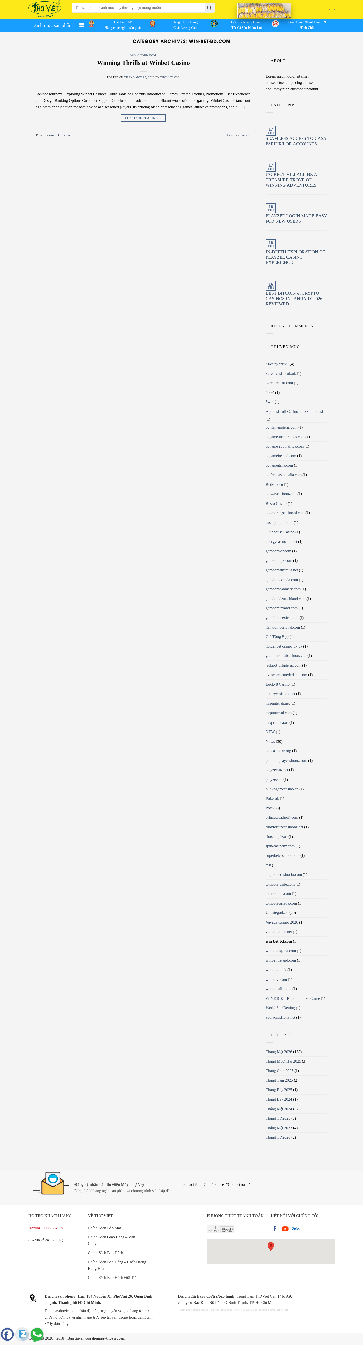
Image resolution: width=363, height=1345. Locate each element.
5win (270, 402)
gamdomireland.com (282, 608)
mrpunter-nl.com (279, 713)
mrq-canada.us (277, 722)
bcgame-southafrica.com (285, 446)
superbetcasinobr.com (282, 856)
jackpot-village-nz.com (283, 665)
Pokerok (272, 798)
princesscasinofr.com (282, 817)
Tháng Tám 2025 (279, 1080)
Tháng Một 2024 (279, 1109)
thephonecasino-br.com (284, 874)
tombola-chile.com (280, 884)
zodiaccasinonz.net (280, 1017)
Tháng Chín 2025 (279, 1071)
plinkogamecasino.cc (282, 789)
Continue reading (143, 118)
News (270, 741)
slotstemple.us (276, 837)
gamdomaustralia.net (282, 570)
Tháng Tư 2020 (278, 1137)
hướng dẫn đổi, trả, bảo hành (209, 1309)
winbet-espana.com (281, 951)
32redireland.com (279, 383)
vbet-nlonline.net (279, 932)
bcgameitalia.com (279, 465)
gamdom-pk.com (279, 560)
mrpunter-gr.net (278, 703)
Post (269, 808)
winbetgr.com (276, 979)
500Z (270, 392)
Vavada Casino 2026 (282, 922)
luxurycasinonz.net (280, 694)
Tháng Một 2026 (279, 1052)
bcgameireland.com (281, 456)
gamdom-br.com (278, 551)
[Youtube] (285, 1229)
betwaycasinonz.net (281, 494)
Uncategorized (277, 912)
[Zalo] (22, 1334)
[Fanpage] (7, 1334)
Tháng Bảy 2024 (279, 1099)
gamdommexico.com (282, 618)
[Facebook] (275, 1229)
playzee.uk (274, 779)
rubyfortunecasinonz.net (284, 827)
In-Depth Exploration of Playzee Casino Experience (295, 257)
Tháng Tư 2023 (278, 1118)
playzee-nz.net (277, 770)
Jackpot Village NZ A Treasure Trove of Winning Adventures (291, 179)
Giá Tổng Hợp (277, 637)
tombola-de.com (278, 893)
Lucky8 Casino (278, 684)
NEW (270, 732)
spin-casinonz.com (280, 846)
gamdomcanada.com (282, 580)
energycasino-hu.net (281, 541)
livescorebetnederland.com (286, 675)
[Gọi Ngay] (37, 1334)
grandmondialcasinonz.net (286, 656)
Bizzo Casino (276, 503)
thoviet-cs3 (169, 77)
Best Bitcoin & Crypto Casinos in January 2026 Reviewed (294, 298)
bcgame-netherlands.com (285, 437)
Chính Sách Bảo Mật (104, 1228)
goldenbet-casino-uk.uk (284, 646)
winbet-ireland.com (281, 960)
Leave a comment (239, 135)
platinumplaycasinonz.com (286, 760)
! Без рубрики (277, 364)
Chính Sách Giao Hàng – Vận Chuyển (111, 1240)
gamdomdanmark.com (283, 589)
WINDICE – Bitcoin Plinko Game (293, 998)
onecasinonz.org (278, 751)
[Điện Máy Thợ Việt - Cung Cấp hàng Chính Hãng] (45, 9)
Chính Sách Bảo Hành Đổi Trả (112, 1277)
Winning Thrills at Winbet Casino (143, 62)
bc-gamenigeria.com (281, 427)
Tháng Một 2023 (279, 1128)
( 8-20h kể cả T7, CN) (45, 1240)
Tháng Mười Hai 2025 (283, 1061)
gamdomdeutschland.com (285, 599)
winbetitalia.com (278, 989)
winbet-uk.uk (276, 970)
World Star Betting (280, 1008)
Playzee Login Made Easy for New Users (296, 218)
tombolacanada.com (281, 903)
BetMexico (274, 484)
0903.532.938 (53, 1228)
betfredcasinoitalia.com (284, 475)
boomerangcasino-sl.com (285, 513)
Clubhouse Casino (280, 532)
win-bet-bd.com (143, 55)
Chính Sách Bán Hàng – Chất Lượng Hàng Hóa (117, 1265)
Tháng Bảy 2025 (279, 1090)
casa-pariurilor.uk (279, 522)
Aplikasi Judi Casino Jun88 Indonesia (295, 411)
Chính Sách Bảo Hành (105, 1253)
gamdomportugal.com (283, 627)
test (268, 865)
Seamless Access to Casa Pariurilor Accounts (296, 141)
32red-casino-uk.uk (281, 373)
